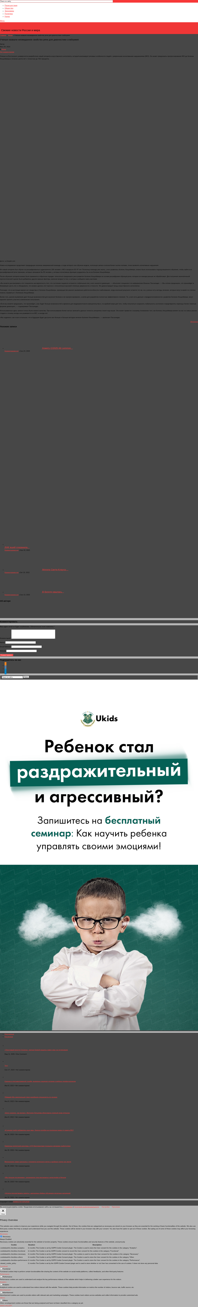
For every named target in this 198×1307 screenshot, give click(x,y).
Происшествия (11, 6)
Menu (2, 21)
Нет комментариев (7, 52)
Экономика (9, 11)
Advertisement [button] (5, 1290)
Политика (9, 14)
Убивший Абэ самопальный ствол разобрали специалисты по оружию (31, 1097)
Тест (6, 1065)
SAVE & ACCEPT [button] (6, 1306)
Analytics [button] (3, 1282)
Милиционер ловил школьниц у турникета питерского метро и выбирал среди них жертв (38, 1162)
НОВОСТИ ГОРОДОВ (20, 27)
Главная (3, 35)
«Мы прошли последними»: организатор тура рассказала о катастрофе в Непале (35, 1177)
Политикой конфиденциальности (86, 1207)
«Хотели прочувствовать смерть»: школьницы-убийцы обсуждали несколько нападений (37, 1193)
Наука (7, 16)
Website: (3, 651)
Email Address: (5, 647)
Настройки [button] (106, 1207)
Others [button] (2, 1298)
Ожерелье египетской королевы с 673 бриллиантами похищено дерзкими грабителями (37, 1146)
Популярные (9, 1034)
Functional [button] (4, 1266)
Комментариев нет (12, 351)
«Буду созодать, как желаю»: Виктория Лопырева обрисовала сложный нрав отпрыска (37, 1113)
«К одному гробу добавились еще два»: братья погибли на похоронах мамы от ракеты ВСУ (39, 1130)
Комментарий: (5, 638)
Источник (194, 322)
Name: (2, 642)
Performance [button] (4, 1274)
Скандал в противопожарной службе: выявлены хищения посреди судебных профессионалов (40, 1081)
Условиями (68, 1207)
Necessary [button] (4, 1234)
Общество (9, 8)
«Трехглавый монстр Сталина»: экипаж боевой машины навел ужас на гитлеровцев (36, 1050)
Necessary (6, 1236)
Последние (9, 1037)
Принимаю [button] (116, 1207)
